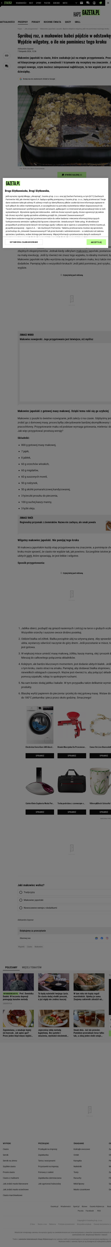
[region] (55, 213)
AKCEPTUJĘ (96, 242)
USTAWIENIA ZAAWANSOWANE (24, 242)
